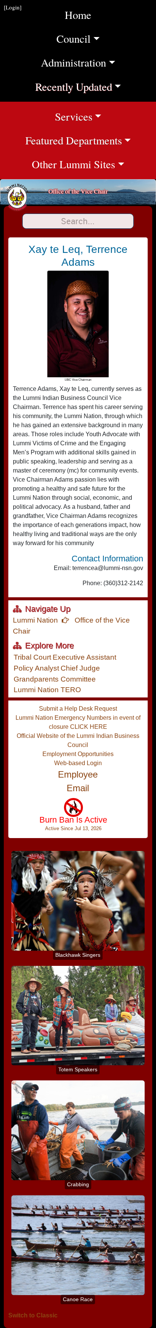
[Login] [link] (13, 7)
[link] (73, 818)
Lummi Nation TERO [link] (47, 690)
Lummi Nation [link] (35, 620)
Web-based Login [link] (78, 763)
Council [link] (90, 38)
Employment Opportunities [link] (78, 754)
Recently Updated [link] (80, 86)
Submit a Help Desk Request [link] (78, 708)
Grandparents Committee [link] (55, 679)
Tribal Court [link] (32, 657)
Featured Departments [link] (90, 140)
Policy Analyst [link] (36, 668)
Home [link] (78, 15)
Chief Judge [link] (80, 668)
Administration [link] (83, 62)
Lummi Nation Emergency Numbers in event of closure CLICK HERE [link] (78, 722)
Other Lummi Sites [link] (94, 164)
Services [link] (105, 116)
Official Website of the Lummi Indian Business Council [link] (78, 740)
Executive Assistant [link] (84, 657)
